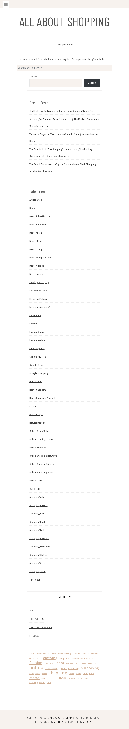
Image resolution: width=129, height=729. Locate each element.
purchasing (90, 668)
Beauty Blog (35, 233)
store (91, 673)
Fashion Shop (36, 332)
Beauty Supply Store (40, 257)
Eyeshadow (35, 315)
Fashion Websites (38, 340)
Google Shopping (38, 373)
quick (31, 674)
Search (33, 76)
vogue (87, 678)
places (63, 668)
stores (34, 678)
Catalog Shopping (39, 282)
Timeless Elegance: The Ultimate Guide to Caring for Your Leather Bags (63, 137)
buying (86, 653)
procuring (73, 668)
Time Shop (35, 579)
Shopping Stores (38, 563)
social (78, 673)
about (32, 653)
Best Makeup (36, 274)
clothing (50, 658)
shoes (44, 674)
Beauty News (36, 241)
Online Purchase (37, 447)
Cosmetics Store (38, 290)
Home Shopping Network (42, 398)
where (42, 682)
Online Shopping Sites (41, 472)
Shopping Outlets (38, 555)
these (63, 678)
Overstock (34, 489)
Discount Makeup (38, 299)
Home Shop (35, 381)
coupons (64, 658)
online (36, 667)
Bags (32, 208)
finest (46, 663)
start (85, 673)
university (72, 678)
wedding (33, 682)
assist (60, 653)
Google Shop (36, 365)
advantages (42, 653)
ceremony (94, 653)
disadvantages (76, 658)
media (77, 663)
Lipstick (33, 406)
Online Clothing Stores (41, 439)
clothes (38, 658)
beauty (67, 653)
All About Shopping (64, 21)
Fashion (33, 323)
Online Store (35, 480)
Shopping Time (37, 571)
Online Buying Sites (39, 431)
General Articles (37, 356)
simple (71, 674)
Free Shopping (37, 348)
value (80, 678)
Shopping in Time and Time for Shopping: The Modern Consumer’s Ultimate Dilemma (64, 122)
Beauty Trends (36, 266)
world (49, 683)
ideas (60, 663)
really (37, 673)
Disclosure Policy (40, 627)
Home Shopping (38, 390)
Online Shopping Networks (43, 456)
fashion (35, 663)
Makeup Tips (36, 414)
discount (88, 658)
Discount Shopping (39, 307)
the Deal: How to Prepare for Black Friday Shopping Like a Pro (61, 111)
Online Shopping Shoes (41, 464)
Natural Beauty (37, 423)
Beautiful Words (38, 224)
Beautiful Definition (39, 216)
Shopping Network (39, 538)
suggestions (52, 678)
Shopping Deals (37, 522)
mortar (84, 663)
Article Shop (35, 200)
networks (92, 663)
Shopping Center (38, 513)
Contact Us (36, 619)
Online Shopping (51, 668)
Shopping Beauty (38, 505)
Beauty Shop (36, 249)
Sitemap (34, 636)
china (31, 658)
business (77, 653)
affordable (52, 653)
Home (32, 610)
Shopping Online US (39, 546)
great (52, 663)
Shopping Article (38, 497)
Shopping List (36, 530)
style (43, 678)
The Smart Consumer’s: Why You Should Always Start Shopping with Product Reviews (62, 167)
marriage (69, 663)
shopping (57, 673)
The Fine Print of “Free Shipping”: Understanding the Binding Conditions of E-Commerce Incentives (60, 152)
